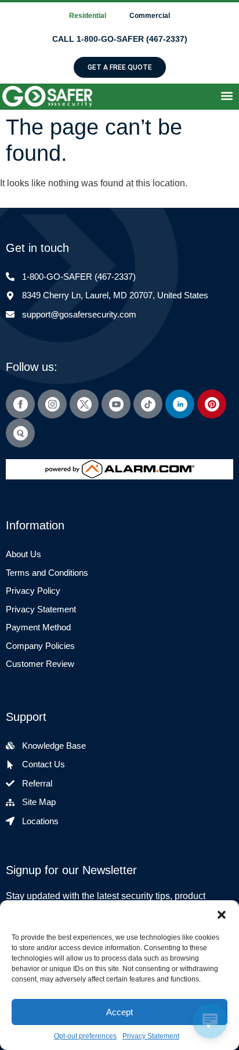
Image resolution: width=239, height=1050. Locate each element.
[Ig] (52, 403)
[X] (84, 403)
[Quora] (20, 433)
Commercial (149, 16)
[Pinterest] (211, 403)
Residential (87, 16)
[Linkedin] (179, 403)
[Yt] (116, 403)
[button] (221, 915)
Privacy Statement (150, 1036)
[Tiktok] (147, 403)
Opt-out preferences (85, 1036)
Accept (119, 1012)
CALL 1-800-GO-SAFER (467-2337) (119, 39)
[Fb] (20, 403)
